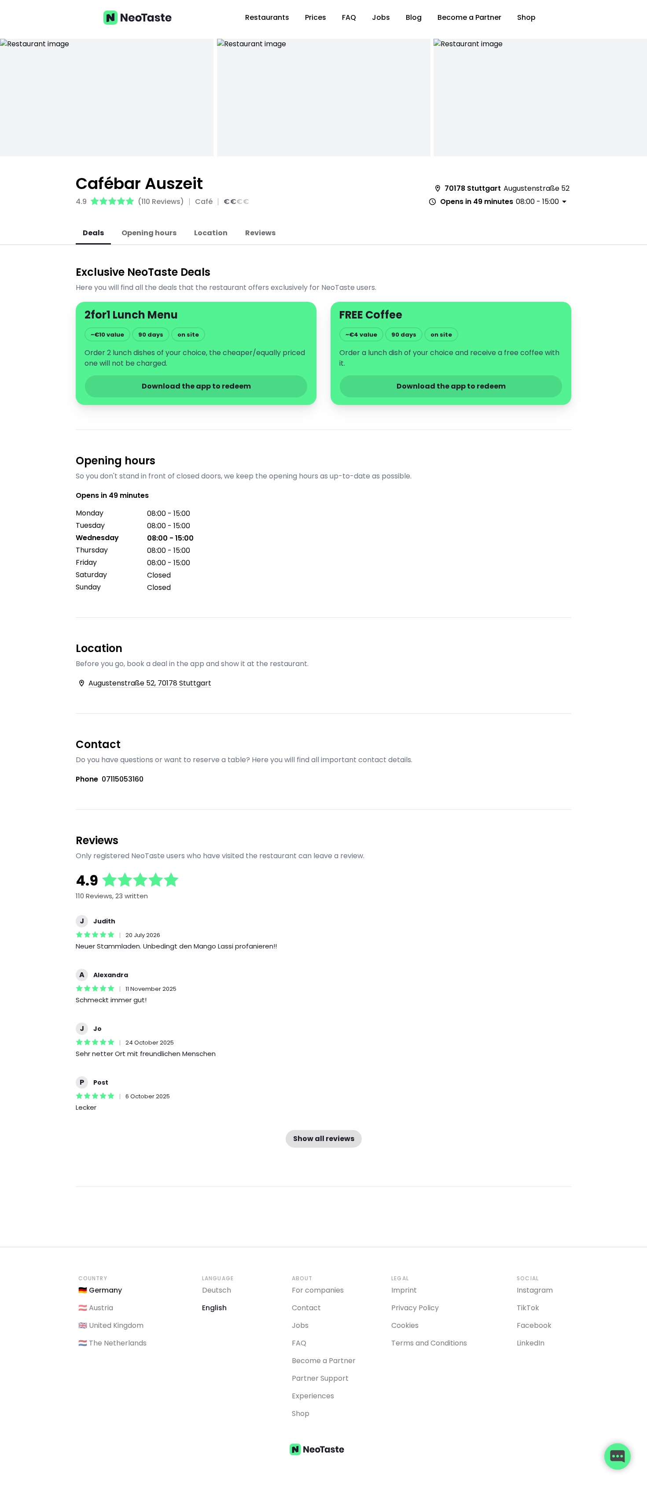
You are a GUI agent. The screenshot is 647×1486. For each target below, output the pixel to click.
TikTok (528, 1308)
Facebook (534, 1325)
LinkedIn (530, 1343)
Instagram (535, 1290)
